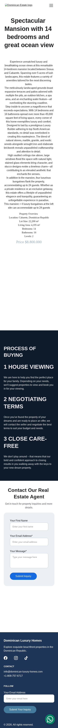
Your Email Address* (21, 536)
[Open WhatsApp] (50, 719)
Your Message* (18, 551)
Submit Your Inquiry (20, 709)
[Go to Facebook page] (5, 658)
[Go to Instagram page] (16, 658)
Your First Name (19, 520)
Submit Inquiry (23, 576)
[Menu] (51, 5)
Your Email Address (14, 692)
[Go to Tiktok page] (26, 658)
